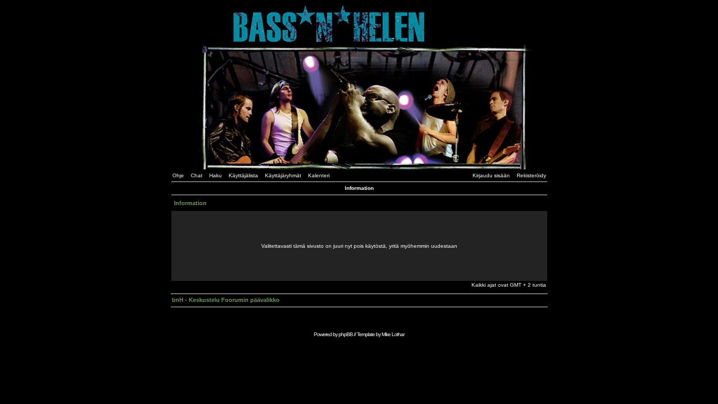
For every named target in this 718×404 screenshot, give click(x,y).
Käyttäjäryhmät (283, 175)
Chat (196, 175)
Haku (215, 175)
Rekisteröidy (531, 175)
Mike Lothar (393, 334)
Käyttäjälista (243, 175)
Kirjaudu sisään (491, 175)
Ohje (178, 175)
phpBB (346, 334)
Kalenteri (319, 175)
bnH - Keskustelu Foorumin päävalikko (226, 300)
